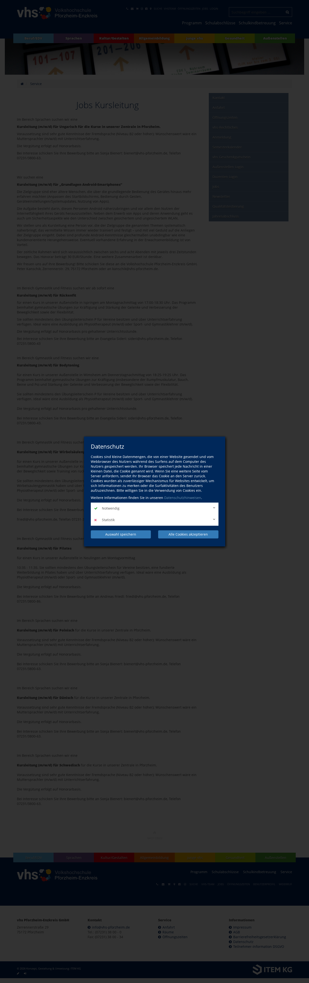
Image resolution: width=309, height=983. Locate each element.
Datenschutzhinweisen (182, 497)
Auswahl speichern (120, 534)
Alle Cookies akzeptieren (188, 534)
